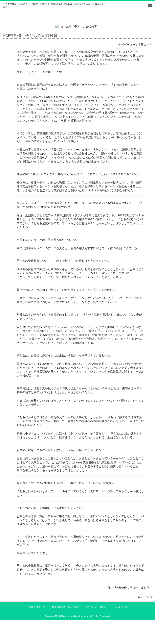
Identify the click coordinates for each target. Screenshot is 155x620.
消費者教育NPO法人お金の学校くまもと (43, 19)
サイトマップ (121, 607)
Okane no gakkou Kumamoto (74, 616)
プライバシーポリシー (96, 607)
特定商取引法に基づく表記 (65, 607)
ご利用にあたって (36, 607)
